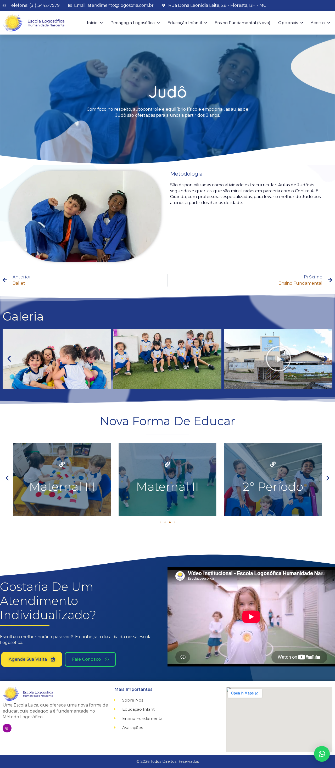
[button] (9, 359)
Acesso (318, 22)
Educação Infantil (185, 22)
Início (92, 22)
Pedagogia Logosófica (132, 22)
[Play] (278, 359)
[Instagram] (7, 728)
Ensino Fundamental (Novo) (242, 22)
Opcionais (288, 22)
